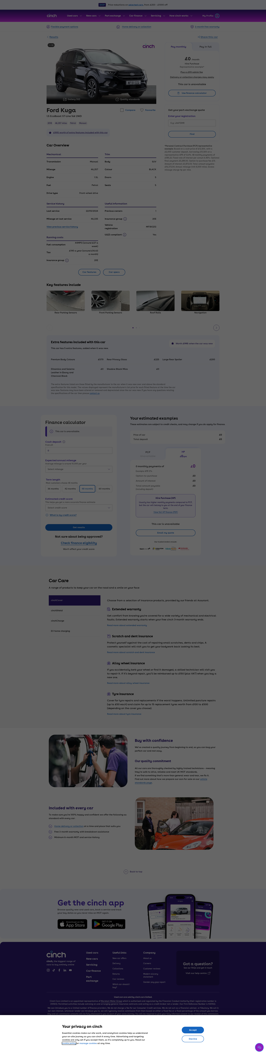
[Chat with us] (259, 1047)
